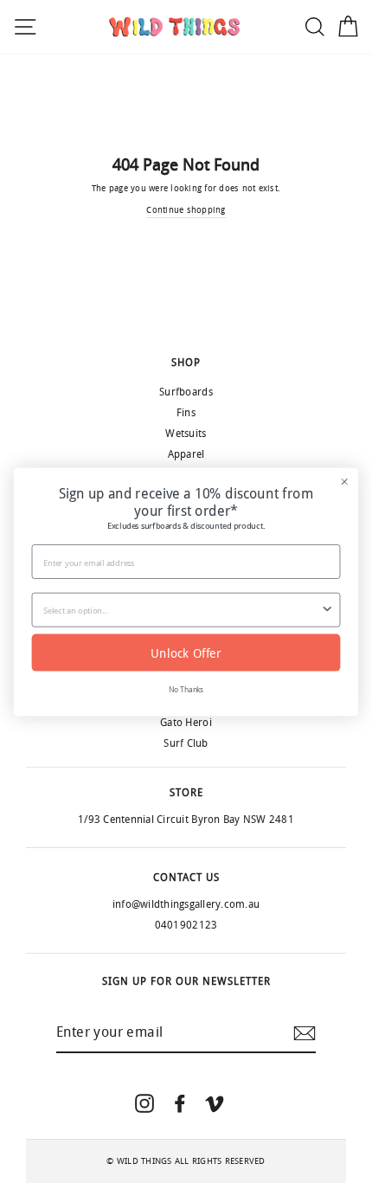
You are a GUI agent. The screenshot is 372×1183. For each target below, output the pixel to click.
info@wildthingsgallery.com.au (186, 904)
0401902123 (186, 925)
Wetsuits (185, 434)
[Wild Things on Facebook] (179, 1102)
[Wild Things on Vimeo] (214, 1102)
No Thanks (186, 689)
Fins (186, 413)
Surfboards (186, 392)
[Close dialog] (344, 481)
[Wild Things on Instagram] (144, 1102)
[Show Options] (327, 609)
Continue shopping (185, 210)
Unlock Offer (186, 652)
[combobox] (181, 609)
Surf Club (186, 743)
